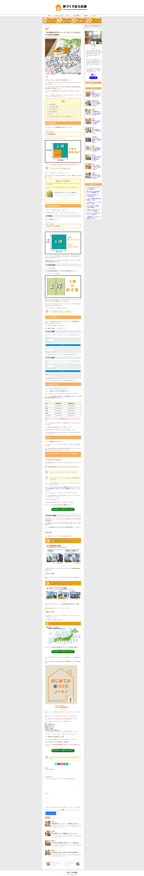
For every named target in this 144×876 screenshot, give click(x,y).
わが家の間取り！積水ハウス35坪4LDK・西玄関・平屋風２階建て (64, 852)
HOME (49, 15)
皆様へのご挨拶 (93, 77)
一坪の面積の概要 (52, 104)
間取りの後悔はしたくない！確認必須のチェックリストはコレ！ (64, 833)
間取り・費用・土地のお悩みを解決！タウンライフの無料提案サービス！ (93, 192)
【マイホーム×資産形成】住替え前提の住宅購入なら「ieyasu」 (94, 199)
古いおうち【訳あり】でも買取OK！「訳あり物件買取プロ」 (96, 140)
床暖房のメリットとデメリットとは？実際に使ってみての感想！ (96, 121)
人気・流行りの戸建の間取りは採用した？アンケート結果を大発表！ (65, 842)
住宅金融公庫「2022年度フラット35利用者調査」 (61, 396)
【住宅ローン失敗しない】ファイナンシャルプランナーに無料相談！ (93, 210)
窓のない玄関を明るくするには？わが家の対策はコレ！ (96, 131)
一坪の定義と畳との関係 (53, 106)
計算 (51, 769)
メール (47, 797)
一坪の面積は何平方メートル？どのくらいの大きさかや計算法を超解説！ (96, 112)
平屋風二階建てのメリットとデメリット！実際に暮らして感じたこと (65, 823)
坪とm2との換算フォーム (53, 109)
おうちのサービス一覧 (58, 15)
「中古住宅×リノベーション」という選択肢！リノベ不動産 (94, 203)
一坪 (47, 769)
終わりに (50, 114)
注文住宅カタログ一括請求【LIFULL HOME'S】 (63, 509)
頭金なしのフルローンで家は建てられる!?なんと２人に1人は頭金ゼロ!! (96, 94)
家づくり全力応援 (72, 872)
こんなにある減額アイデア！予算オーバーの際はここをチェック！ (96, 167)
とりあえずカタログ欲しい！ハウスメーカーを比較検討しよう (60, 116)
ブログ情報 (85, 15)
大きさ (49, 769)
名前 (47, 793)
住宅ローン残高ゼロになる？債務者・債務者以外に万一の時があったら (96, 149)
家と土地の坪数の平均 (53, 111)
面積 (53, 769)
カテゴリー (67, 15)
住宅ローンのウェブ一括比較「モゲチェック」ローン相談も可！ (93, 214)
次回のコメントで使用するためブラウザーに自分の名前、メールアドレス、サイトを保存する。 (63, 807)
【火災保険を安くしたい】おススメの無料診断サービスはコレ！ (93, 217)
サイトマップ (94, 15)
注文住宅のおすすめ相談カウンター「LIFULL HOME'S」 (93, 195)
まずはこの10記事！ (76, 15)
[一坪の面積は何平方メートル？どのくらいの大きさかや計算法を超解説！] (64, 764)
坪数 (46, 338)
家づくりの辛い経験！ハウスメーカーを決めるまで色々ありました (96, 103)
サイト (47, 802)
